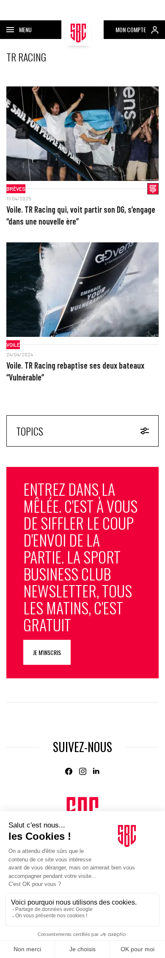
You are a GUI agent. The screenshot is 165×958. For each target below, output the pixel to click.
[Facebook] (68, 771)
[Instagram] (82, 771)
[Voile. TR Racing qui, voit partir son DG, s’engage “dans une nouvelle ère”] (82, 133)
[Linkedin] (96, 771)
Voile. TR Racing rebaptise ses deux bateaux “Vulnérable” (75, 371)
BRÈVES (15, 189)
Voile (13, 344)
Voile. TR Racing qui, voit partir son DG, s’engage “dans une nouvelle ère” (80, 215)
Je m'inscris (47, 652)
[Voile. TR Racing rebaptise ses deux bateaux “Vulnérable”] (82, 289)
